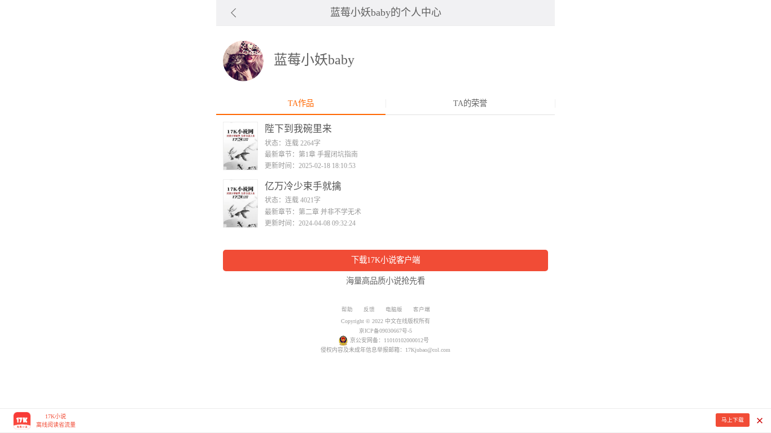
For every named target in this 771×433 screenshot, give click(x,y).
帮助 (347, 309)
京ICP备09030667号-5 (385, 331)
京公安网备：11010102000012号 (389, 340)
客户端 (421, 309)
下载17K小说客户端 (385, 259)
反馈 (369, 309)
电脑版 (394, 309)
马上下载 (732, 420)
